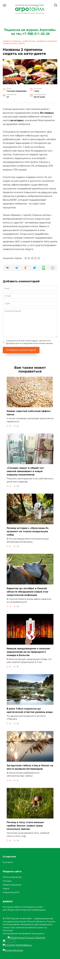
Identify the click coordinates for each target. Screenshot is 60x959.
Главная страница (12, 41)
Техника (7, 881)
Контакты (8, 862)
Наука (6, 888)
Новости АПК (29, 41)
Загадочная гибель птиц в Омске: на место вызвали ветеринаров (30, 767)
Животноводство (12, 885)
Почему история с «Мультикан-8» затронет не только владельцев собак (28, 531)
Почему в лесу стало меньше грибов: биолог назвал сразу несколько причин (25, 825)
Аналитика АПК (11, 892)
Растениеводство (12, 877)
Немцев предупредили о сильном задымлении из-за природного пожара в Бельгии (28, 651)
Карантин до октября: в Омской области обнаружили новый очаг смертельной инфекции (28, 591)
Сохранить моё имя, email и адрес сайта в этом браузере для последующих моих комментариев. (29, 342)
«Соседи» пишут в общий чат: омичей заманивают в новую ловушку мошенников (25, 471)
